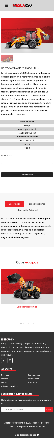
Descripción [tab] (14, 203)
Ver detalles (27, 313)
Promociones (34, 375)
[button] (17, 323)
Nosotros (5, 375)
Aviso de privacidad (9, 386)
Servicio (4, 382)
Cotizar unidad (27, 174)
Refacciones (33, 378)
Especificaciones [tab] (37, 203)
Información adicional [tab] (27, 210)
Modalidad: (6, 155)
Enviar (48, 409)
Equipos (4, 378)
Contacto (32, 382)
